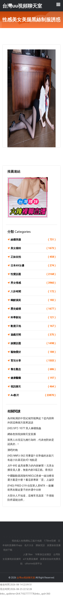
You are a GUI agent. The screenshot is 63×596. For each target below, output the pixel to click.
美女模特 (33, 248)
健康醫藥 (33, 377)
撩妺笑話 (40, 545)
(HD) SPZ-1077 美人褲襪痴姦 (24, 428)
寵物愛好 (33, 351)
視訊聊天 (33, 386)
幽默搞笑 (33, 300)
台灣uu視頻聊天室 (26, 577)
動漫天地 (33, 326)
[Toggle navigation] (58, 4)
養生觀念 (33, 369)
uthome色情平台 (33, 563)
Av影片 (33, 395)
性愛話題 (33, 274)
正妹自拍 (33, 256)
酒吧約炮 (12, 449)
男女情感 (33, 282)
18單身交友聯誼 (43, 554)
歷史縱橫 (33, 308)
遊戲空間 (33, 334)
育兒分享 (33, 360)
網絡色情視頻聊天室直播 (21, 434)
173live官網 (50, 540)
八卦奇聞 (33, 291)
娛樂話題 (33, 343)
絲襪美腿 (33, 239)
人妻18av (28, 554)
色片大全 (28, 545)
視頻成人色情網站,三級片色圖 (27, 540)
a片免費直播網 (30, 559)
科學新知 (33, 317)
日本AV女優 (33, 265)
